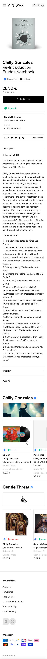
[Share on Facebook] (12, 138)
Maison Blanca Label (13, 469)
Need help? (38, 137)
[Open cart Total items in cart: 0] (42, 5)
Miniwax (12, 655)
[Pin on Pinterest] (16, 138)
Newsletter (8, 592)
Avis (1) (6, 381)
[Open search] (34, 5)
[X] (12, 621)
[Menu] (4, 5)
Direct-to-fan (11, 79)
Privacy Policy (9, 606)
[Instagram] (6, 621)
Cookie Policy (9, 611)
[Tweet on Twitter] (19, 138)
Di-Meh (6, 455)
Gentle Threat (13, 128)
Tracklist (7, 371)
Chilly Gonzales (18, 62)
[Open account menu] (38, 5)
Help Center (8, 596)
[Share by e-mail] (23, 138)
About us (7, 587)
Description (8, 148)
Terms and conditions (13, 601)
